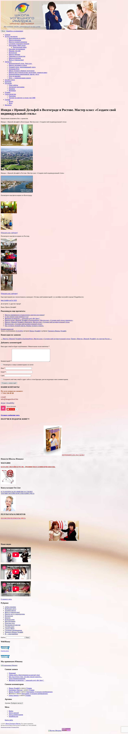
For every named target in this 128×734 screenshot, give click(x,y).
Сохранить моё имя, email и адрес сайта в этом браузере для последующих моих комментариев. (35, 379)
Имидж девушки (14, 54)
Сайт (2, 375)
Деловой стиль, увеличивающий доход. (22, 67)
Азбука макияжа (10, 607)
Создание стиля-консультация (19, 43)
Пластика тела (10, 623)
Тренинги (8, 62)
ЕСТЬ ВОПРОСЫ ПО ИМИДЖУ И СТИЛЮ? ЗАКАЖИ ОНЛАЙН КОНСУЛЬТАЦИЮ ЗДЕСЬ (17, 492)
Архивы (7, 703)
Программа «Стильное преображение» (39, 692)
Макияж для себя (14, 51)
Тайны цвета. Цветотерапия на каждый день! (24, 675)
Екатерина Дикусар (15, 690)
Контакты (8, 105)
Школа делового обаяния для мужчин (21, 71)
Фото (10, 103)
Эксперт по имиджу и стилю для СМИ (22, 98)
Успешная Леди (14, 69)
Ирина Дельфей (35, 331)
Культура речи (9, 619)
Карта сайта (9, 720)
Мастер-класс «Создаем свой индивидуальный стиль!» (23, 324)
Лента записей (14, 713)
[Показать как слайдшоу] (9, 233)
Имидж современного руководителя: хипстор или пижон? (25, 315)
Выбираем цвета (10, 609)
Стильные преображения (13, 630)
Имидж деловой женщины (18, 42)
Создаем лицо (9, 627)
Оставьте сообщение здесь (10, 415)
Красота (7, 618)
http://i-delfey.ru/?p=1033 (9, 300)
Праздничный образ (19, 47)
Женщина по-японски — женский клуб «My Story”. (22, 318)
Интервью (12, 90)
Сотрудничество (10, 94)
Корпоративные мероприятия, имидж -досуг (24, 74)
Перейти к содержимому (14, 31)
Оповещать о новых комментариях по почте (18, 365)
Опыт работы (13, 85)
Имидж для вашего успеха (18, 65)
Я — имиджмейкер (11, 634)
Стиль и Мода (9, 628)
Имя (3, 368)
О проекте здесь (6, 599)
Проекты (12, 89)
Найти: (3, 637)
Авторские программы (16, 87)
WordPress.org (13, 716)
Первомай (12, 673)
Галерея (7, 99)
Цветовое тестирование (17, 49)
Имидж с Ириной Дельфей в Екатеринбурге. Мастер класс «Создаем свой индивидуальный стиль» (36, 339)
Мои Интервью (10, 621)
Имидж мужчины (15, 58)
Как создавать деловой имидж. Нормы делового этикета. (24, 326)
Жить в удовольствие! (16, 60)
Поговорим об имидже (12, 625)
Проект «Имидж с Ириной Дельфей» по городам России (91, 339)
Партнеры (12, 96)
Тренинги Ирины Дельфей (57, 331)
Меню (3, 31)
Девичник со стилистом (17, 56)
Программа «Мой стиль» (17, 45)
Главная (7, 34)
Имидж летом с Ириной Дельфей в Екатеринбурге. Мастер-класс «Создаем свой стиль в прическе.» (39, 320)
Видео (11, 101)
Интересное (9, 616)
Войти (11, 711)
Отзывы (7, 92)
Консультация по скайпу (17, 38)
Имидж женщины (15, 40)
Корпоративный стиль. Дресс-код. (20, 63)
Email (3, 372)
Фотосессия (13, 53)
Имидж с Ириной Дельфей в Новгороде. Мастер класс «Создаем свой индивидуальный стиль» (37, 322)
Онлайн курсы (10, 80)
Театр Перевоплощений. (17, 678)
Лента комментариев (16, 714)
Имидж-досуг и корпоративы (15, 614)
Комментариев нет (7, 329)
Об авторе (8, 83)
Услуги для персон (11, 36)
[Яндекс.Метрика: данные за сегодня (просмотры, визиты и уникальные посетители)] (54, 730)
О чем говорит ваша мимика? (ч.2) (16, 317)
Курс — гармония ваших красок (20, 78)
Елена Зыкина (13, 695)
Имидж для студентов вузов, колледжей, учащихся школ (28, 72)
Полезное (8, 81)
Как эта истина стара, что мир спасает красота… (25, 677)
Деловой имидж (10, 610)
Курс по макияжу (15, 76)
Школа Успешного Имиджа (13, 723)
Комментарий (6, 361)
